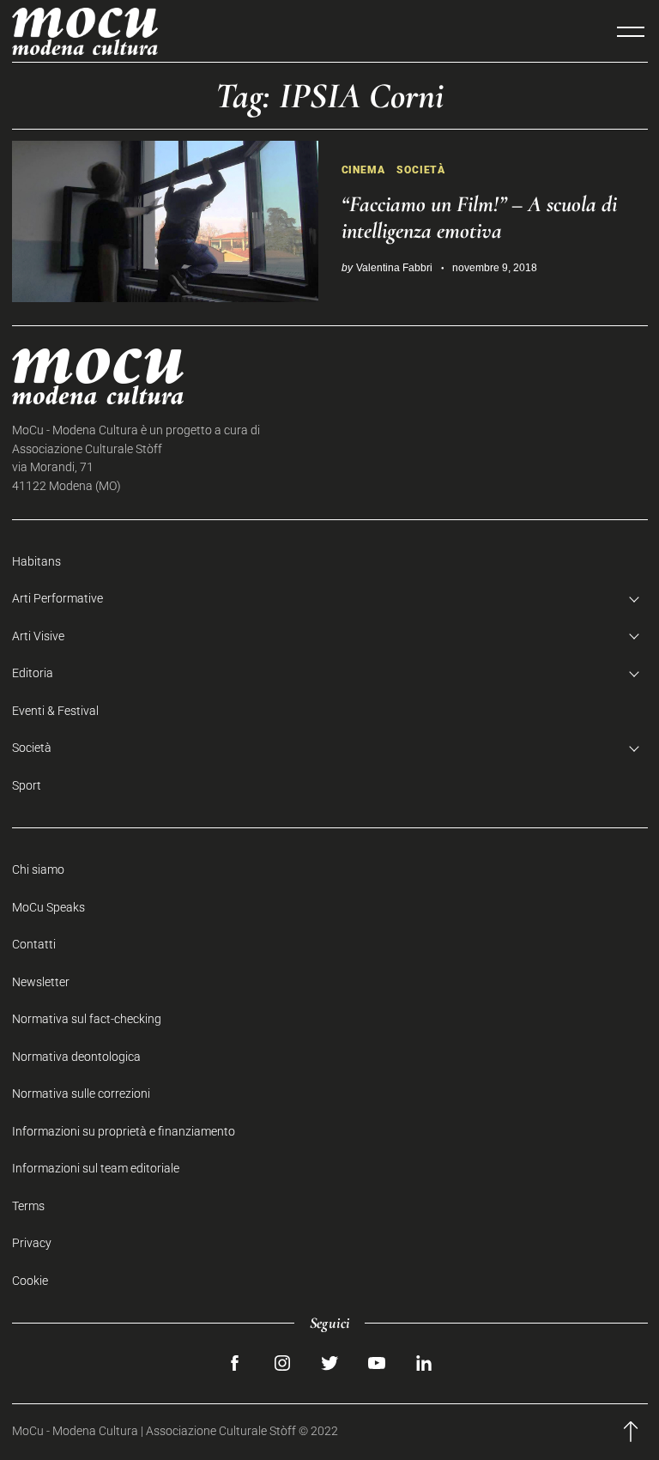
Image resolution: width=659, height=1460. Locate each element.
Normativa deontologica (76, 1057)
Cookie (30, 1281)
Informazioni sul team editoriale (95, 1168)
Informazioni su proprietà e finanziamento (123, 1131)
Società (420, 169)
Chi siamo (38, 870)
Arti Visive (38, 636)
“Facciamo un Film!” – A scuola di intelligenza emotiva (479, 217)
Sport (26, 785)
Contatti (34, 944)
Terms (28, 1206)
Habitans (36, 561)
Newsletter (41, 982)
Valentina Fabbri (394, 267)
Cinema (363, 169)
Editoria (32, 673)
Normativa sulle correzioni (81, 1094)
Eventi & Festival (55, 711)
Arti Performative (57, 598)
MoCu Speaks (48, 907)
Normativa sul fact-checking (86, 1019)
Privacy (31, 1243)
